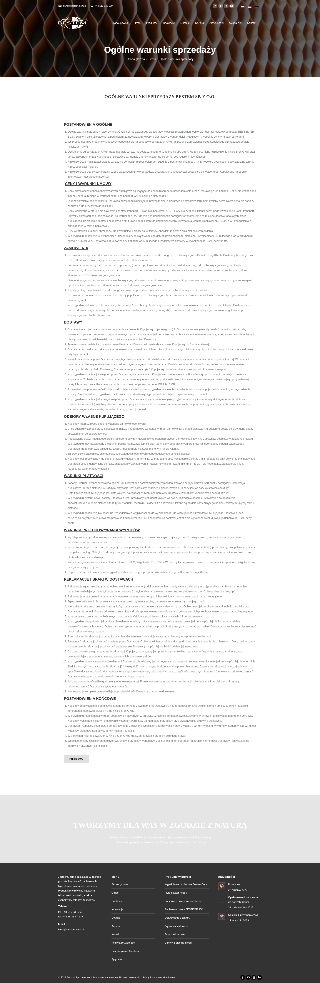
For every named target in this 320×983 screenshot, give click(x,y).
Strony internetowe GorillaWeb (158, 977)
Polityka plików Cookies (125, 950)
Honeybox (234, 884)
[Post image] (221, 885)
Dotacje (115, 917)
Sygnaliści (117, 959)
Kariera (115, 925)
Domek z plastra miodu (178, 942)
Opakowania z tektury (177, 917)
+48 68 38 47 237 (72, 916)
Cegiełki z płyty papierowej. (244, 914)
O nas (115, 892)
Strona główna (119, 884)
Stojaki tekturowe (175, 934)
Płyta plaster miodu (176, 892)
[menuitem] (242, 5)
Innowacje (117, 909)
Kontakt (115, 934)
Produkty (116, 900)
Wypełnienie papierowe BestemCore (186, 884)
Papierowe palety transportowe (183, 900)
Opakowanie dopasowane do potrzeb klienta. (243, 899)
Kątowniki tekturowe (176, 925)
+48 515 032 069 (104, 5)
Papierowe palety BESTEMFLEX (184, 909)
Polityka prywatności (123, 942)
